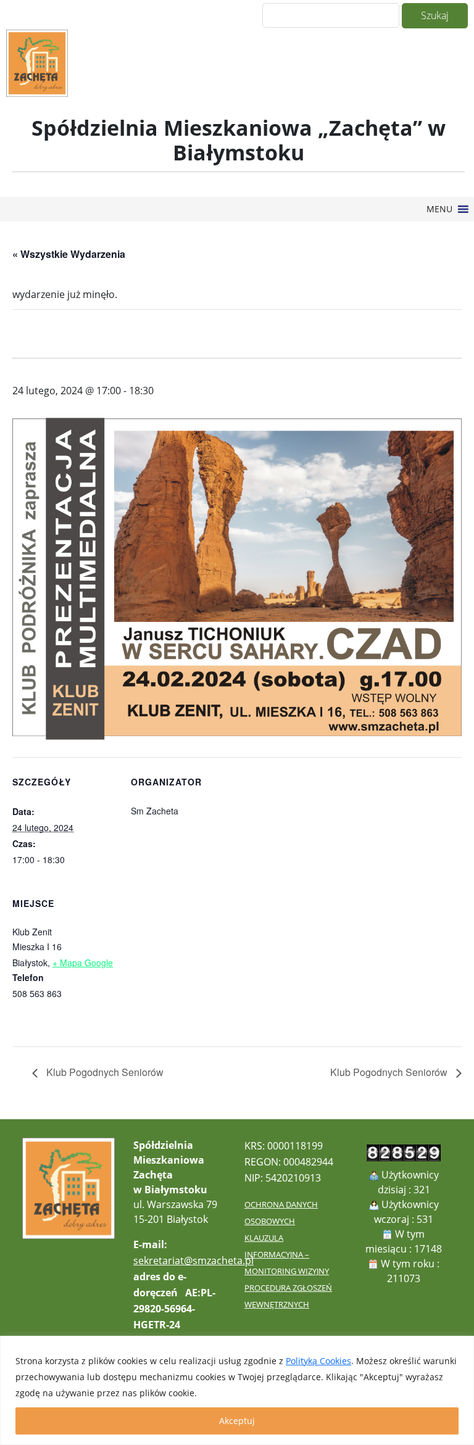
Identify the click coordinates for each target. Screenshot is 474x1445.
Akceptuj (237, 1420)
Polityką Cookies (318, 1361)
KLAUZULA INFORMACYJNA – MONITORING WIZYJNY (286, 1254)
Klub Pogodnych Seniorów (104, 1072)
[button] (439, 209)
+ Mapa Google (82, 962)
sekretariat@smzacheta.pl (193, 1260)
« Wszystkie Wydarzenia (68, 254)
